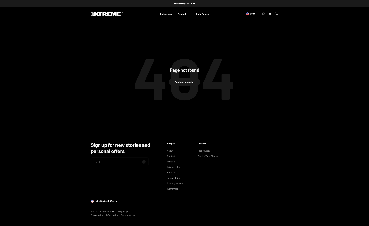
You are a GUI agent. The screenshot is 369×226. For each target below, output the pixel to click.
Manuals (171, 161)
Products (182, 14)
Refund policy (112, 215)
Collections (166, 14)
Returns (171, 172)
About (170, 150)
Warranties (172, 188)
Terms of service (128, 215)
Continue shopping (184, 82)
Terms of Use (173, 177)
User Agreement (175, 183)
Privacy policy (97, 215)
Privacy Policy (174, 166)
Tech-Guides (202, 14)
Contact (171, 156)
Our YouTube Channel (208, 156)
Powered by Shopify (120, 211)
